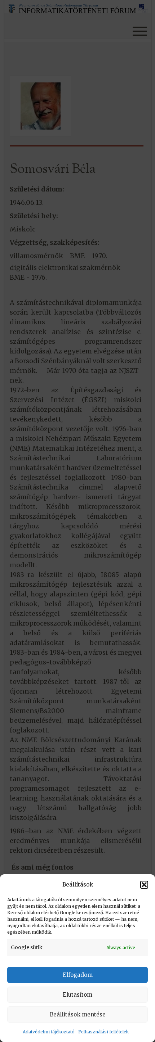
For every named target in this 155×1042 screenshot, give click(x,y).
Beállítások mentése (78, 1014)
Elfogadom (78, 974)
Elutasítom (77, 994)
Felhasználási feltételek (103, 1031)
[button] (144, 884)
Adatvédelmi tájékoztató (49, 1031)
